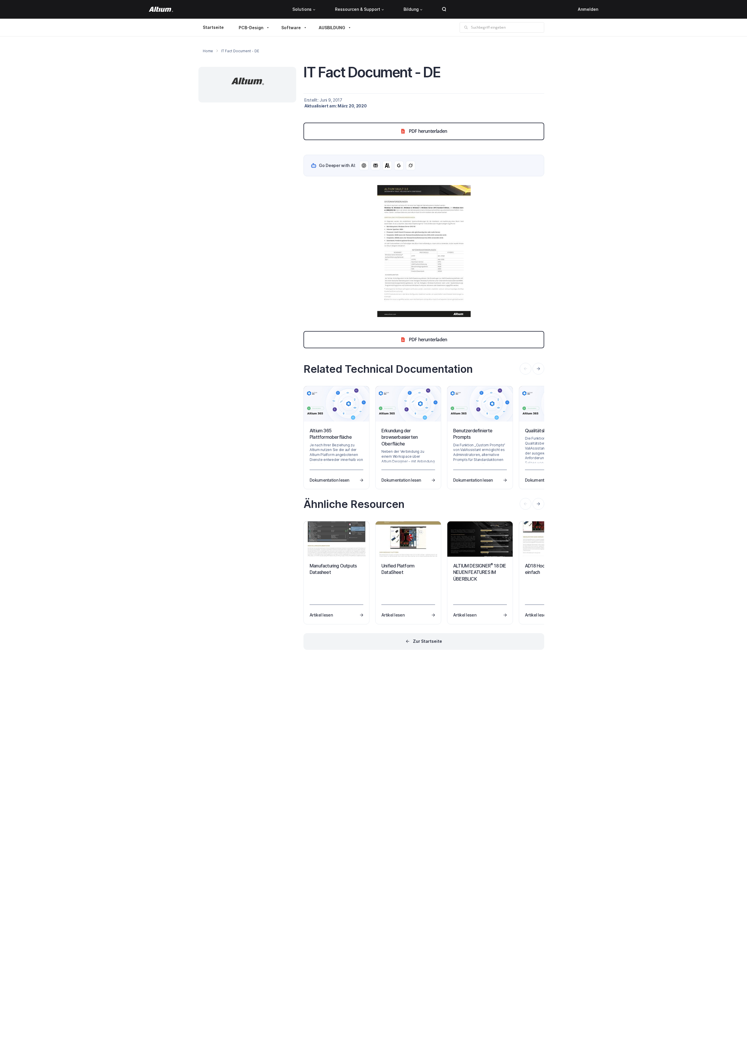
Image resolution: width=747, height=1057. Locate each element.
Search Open (444, 9)
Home (208, 51)
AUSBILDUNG (332, 27)
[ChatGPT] (364, 165)
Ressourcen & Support (357, 9)
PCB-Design (251, 27)
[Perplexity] (375, 165)
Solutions (302, 9)
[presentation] (538, 369)
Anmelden (588, 9)
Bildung (411, 9)
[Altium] (161, 9)
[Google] (399, 165)
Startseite (213, 27)
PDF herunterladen (428, 131)
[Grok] (410, 165)
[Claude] (387, 165)
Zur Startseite (427, 641)
